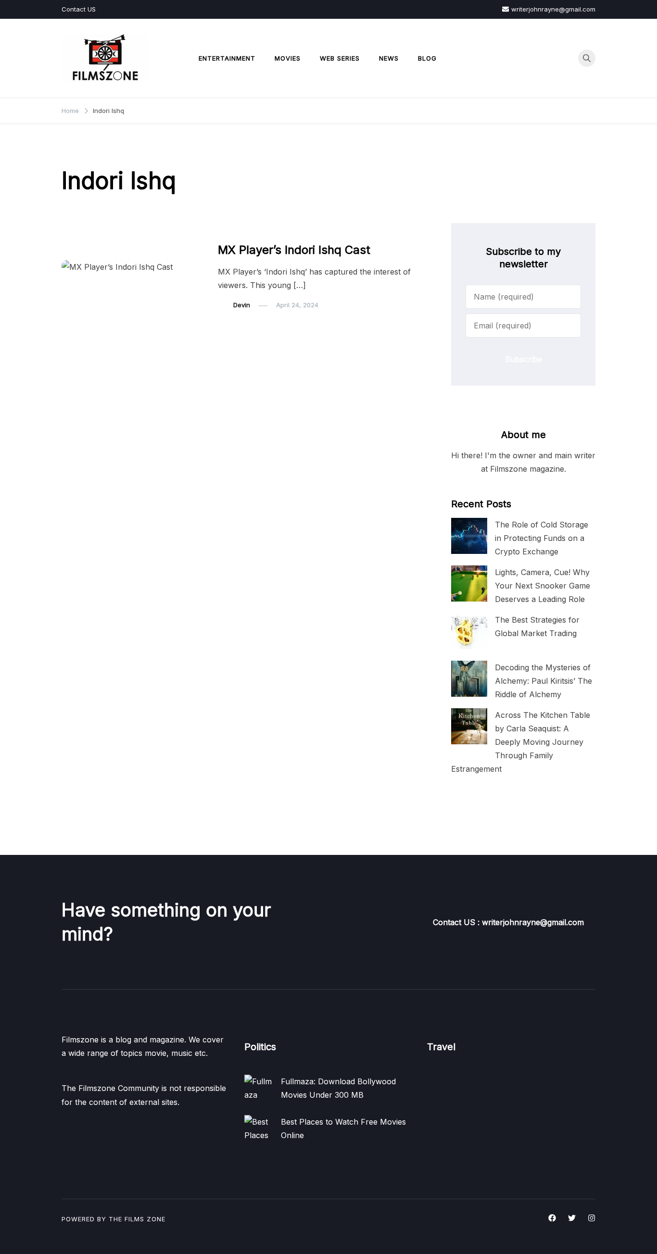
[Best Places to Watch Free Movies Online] (258, 1129)
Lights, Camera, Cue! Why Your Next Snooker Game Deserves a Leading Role (542, 585)
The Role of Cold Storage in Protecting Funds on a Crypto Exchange (541, 538)
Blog (427, 58)
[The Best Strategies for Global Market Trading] (469, 631)
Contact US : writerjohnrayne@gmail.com (508, 922)
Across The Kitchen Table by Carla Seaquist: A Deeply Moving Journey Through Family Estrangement (520, 742)
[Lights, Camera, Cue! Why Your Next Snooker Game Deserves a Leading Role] (469, 583)
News (389, 58)
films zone (145, 1219)
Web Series (340, 58)
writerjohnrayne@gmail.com (553, 9)
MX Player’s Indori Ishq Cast (294, 250)
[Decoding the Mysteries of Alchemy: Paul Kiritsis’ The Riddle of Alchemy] (469, 679)
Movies (288, 58)
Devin (241, 305)
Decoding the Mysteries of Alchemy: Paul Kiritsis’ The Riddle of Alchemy (543, 681)
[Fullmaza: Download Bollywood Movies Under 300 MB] (258, 1089)
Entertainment (227, 58)
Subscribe (523, 359)
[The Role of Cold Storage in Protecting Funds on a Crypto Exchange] (469, 536)
